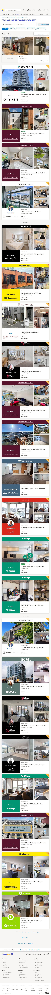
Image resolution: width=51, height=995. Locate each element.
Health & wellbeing (22, 977)
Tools (47, 14)
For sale (12, 14)
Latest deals (5, 960)
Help (36, 972)
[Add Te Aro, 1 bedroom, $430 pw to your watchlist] (47, 106)
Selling (41, 14)
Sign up (44, 10)
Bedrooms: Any (30, 28)
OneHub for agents (22, 965)
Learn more (24, 949)
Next (38, 932)
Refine (5, 28)
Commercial (31, 14)
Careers (13, 989)
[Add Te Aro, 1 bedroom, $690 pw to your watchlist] (47, 659)
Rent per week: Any (20, 28)
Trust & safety (37, 975)
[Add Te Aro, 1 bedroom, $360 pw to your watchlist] (47, 67)
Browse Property (5, 14)
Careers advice (6, 974)
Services (21, 970)
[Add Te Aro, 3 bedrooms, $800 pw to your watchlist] (47, 305)
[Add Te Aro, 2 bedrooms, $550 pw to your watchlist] (47, 344)
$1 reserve (5, 965)
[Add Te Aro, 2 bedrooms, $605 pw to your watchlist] (47, 383)
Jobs (4, 970)
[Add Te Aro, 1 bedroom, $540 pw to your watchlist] (47, 500)
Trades (20, 972)
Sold (21, 14)
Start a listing (28, 954)
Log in (48, 10)
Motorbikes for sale (38, 962)
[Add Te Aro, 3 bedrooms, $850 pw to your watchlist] (47, 539)
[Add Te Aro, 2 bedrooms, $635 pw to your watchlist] (47, 854)
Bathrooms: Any (40, 28)
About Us (8, 989)
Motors (36, 958)
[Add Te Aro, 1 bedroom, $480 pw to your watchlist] (47, 38)
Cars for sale (37, 960)
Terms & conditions (33, 989)
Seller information (38, 979)
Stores (4, 962)
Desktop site (3, 989)
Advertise (21, 989)
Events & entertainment (23, 975)
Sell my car (37, 967)
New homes (25, 14)
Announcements (38, 974)
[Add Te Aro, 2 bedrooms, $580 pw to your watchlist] (47, 698)
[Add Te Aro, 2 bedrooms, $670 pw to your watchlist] (47, 578)
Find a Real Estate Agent (23, 967)
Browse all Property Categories (25, 943)
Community (37, 970)
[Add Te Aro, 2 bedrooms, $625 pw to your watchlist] (47, 184)
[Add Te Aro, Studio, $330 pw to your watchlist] (47, 815)
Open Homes (21, 964)
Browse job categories (7, 972)
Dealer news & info (38, 965)
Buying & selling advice (39, 964)
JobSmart (5, 975)
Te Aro (11, 28)
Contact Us (47, 989)
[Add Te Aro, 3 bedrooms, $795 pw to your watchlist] (47, 776)
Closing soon (5, 964)
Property (21, 958)
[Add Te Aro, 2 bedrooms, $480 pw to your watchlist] (47, 461)
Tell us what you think (35, 949)
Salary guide (5, 979)
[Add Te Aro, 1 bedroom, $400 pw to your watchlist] (47, 145)
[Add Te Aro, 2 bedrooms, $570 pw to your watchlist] (47, 265)
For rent (17, 14)
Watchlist (34, 954)
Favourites (39, 954)
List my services (22, 979)
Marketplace (6, 958)
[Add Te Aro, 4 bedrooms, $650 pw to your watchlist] (47, 620)
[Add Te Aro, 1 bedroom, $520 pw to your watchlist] (47, 422)
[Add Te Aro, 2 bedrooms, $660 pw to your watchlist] (47, 226)
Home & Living (6, 967)
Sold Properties (22, 962)
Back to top (26, 937)
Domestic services (22, 974)
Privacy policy (26, 989)
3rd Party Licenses (38, 977)
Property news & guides (23, 960)
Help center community (39, 980)
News (17, 989)
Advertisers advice (6, 977)
